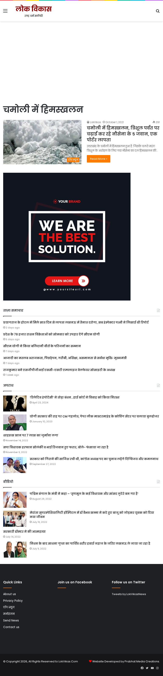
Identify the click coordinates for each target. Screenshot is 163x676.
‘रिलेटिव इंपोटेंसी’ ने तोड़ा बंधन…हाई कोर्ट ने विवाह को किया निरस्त (74, 397)
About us (9, 594)
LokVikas (95, 122)
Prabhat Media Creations (142, 661)
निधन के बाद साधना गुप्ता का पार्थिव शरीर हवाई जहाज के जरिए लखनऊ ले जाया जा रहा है (90, 543)
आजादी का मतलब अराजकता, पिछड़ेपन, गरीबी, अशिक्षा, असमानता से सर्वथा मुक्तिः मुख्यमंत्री (65, 358)
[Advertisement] (81, 70)
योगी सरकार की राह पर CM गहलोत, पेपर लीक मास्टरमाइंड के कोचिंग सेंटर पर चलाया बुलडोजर (94, 416)
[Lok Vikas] (33, 11)
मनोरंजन (9, 614)
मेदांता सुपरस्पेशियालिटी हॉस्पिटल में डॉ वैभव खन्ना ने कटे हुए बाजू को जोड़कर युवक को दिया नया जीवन (92, 515)
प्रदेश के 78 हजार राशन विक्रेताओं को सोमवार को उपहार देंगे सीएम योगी (51, 334)
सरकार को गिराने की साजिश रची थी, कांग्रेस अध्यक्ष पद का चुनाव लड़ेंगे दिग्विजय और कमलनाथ (94, 459)
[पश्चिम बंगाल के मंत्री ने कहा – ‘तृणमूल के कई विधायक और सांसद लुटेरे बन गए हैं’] (15, 500)
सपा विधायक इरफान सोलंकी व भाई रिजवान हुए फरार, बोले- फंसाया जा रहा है (55, 447)
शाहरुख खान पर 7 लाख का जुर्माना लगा (30, 435)
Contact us (11, 627)
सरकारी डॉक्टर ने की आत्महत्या (24, 531)
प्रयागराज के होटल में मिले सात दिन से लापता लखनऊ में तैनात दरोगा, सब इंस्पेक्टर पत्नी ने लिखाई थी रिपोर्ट (76, 322)
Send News (11, 620)
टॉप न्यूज (8, 607)
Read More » (98, 159)
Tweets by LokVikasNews (129, 594)
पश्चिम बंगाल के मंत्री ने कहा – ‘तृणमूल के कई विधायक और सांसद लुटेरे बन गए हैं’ (84, 494)
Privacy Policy (13, 601)
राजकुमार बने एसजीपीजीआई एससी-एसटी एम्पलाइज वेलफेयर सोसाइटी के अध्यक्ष (59, 370)
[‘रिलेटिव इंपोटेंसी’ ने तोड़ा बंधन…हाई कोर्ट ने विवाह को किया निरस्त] (15, 403)
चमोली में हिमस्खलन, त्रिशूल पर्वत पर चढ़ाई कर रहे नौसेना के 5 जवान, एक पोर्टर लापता (123, 134)
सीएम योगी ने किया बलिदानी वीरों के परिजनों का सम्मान (42, 346)
